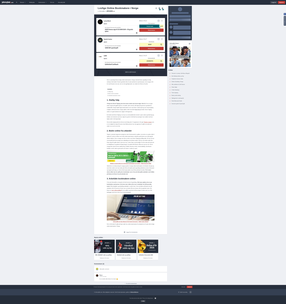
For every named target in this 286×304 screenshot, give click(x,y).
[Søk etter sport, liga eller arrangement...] (16, 2)
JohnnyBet (102, 11)
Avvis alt (183, 286)
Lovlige (143, 301)
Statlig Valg (110, 91)
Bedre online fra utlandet (113, 93)
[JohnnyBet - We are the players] (7, 2)
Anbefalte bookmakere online (114, 95)
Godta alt (189, 286)
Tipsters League (148, 122)
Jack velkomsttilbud (116, 190)
